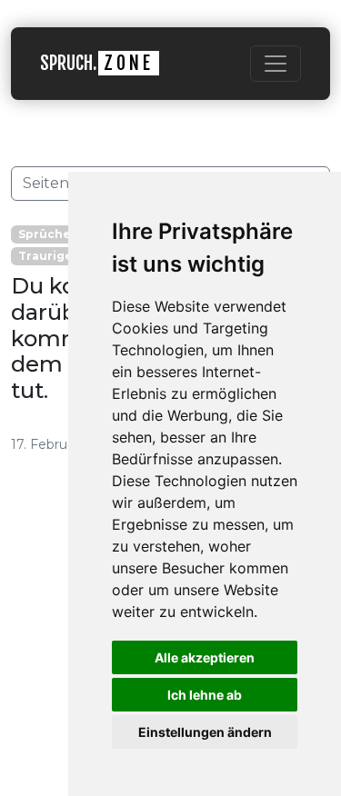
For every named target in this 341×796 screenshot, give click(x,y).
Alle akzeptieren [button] (205, 657)
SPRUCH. (97, 63)
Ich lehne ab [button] (204, 694)
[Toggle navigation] (275, 63)
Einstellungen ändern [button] (205, 732)
